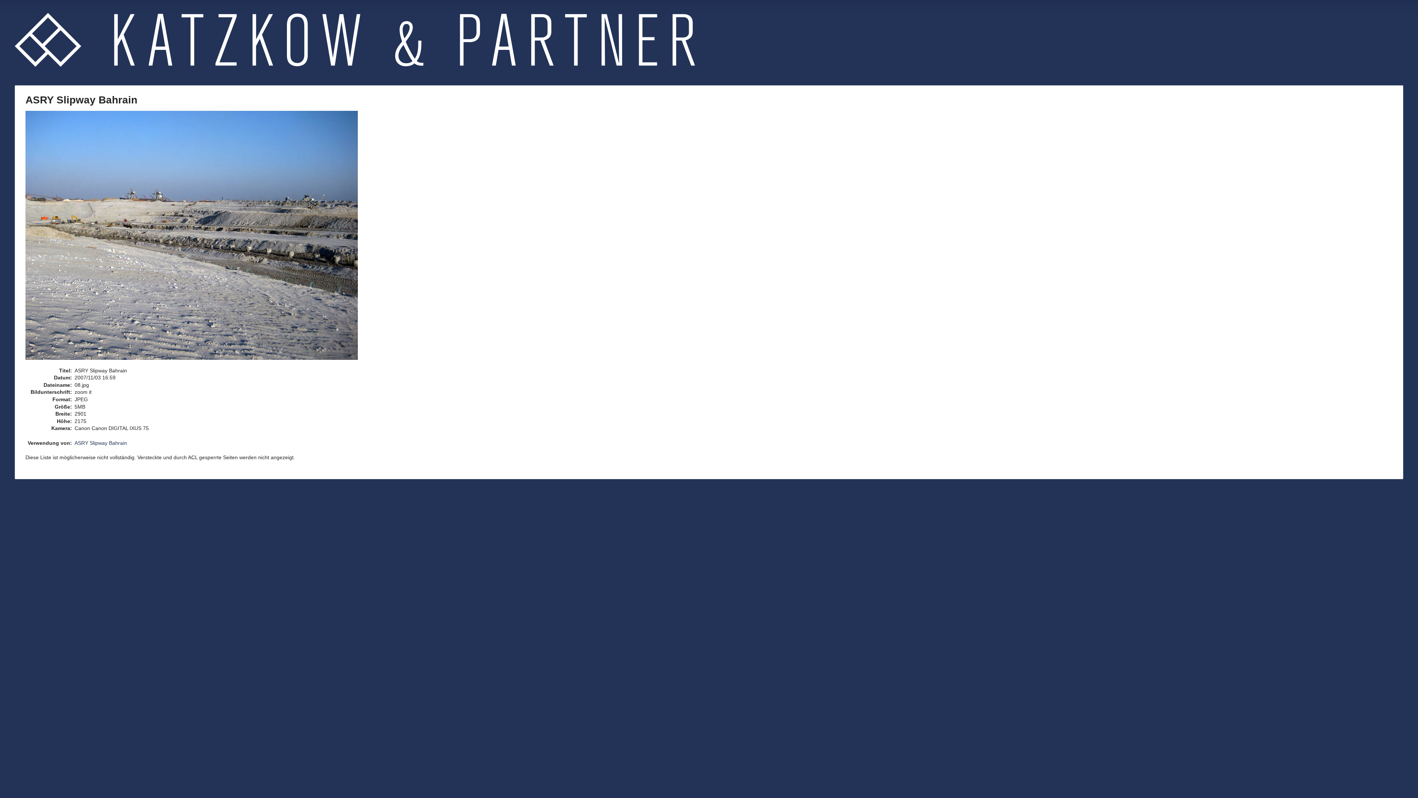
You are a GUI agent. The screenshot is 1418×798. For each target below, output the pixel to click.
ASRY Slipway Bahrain (101, 443)
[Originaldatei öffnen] (195, 238)
